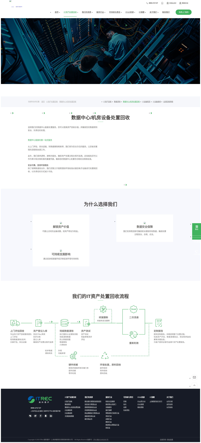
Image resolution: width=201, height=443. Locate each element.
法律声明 (163, 439)
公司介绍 (170, 401)
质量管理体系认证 (91, 407)
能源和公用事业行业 (112, 425)
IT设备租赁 (146, 102)
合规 (124, 407)
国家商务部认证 (90, 416)
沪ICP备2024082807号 (100, 439)
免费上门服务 (184, 12)
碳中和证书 (88, 419)
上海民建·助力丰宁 (156, 401)
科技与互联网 (110, 401)
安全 (124, 404)
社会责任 (126, 410)
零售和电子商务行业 (112, 413)
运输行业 (109, 419)
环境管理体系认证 (91, 410)
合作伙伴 (170, 404)
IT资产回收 (107, 102)
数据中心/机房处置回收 (67, 102)
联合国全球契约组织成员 (93, 401)
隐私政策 (170, 439)
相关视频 (140, 407)
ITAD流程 (140, 404)
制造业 (108, 428)
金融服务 (109, 407)
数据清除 (117, 102)
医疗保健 (109, 410)
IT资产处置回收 (52, 102)
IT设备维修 (157, 102)
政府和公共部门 (111, 404)
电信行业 (109, 416)
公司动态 (170, 407)
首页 (43, 102)
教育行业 (109, 422)
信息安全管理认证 (91, 404)
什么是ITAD (141, 401)
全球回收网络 (168, 102)
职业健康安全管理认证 (92, 413)
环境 (124, 401)
